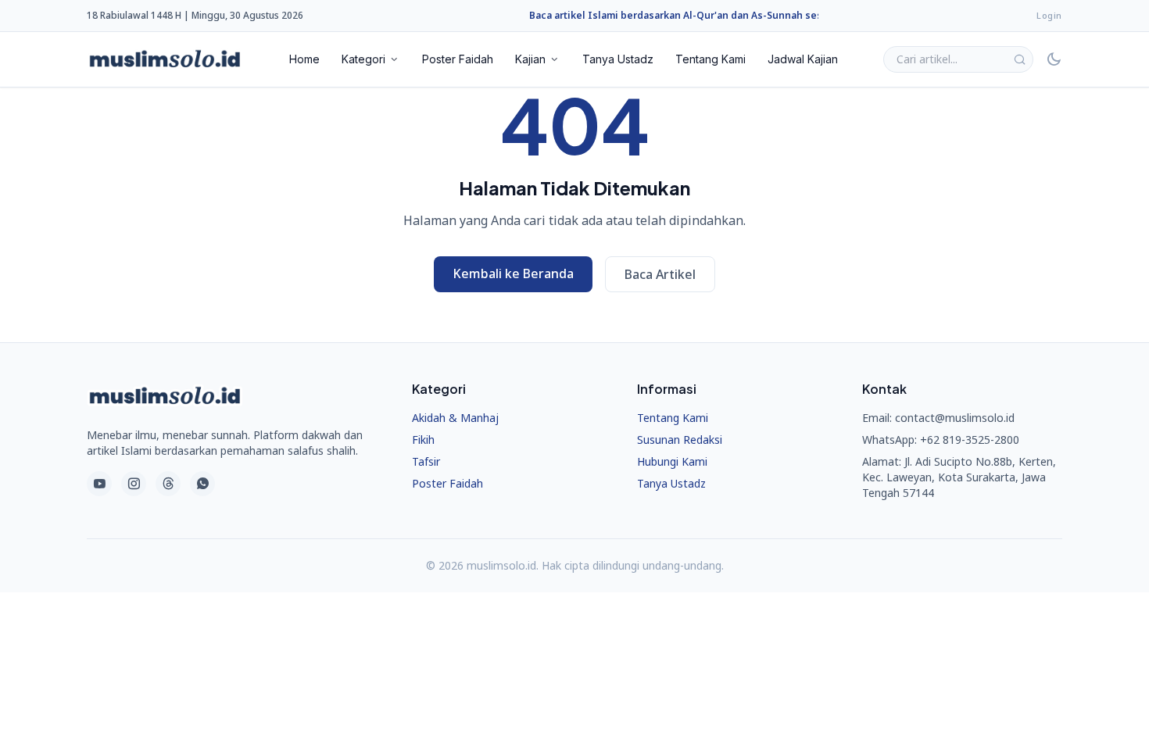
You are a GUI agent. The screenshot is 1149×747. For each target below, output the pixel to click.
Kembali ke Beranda (513, 273)
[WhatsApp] (202, 483)
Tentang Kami (710, 59)
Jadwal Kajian (803, 59)
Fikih (423, 439)
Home (304, 59)
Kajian (530, 59)
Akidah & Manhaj (455, 417)
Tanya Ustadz (617, 59)
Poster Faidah (457, 59)
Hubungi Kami (672, 461)
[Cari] (1019, 59)
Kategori (363, 59)
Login (1049, 15)
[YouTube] (99, 483)
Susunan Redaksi (679, 439)
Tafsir (426, 461)
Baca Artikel (660, 274)
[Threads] (168, 483)
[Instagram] (133, 483)
